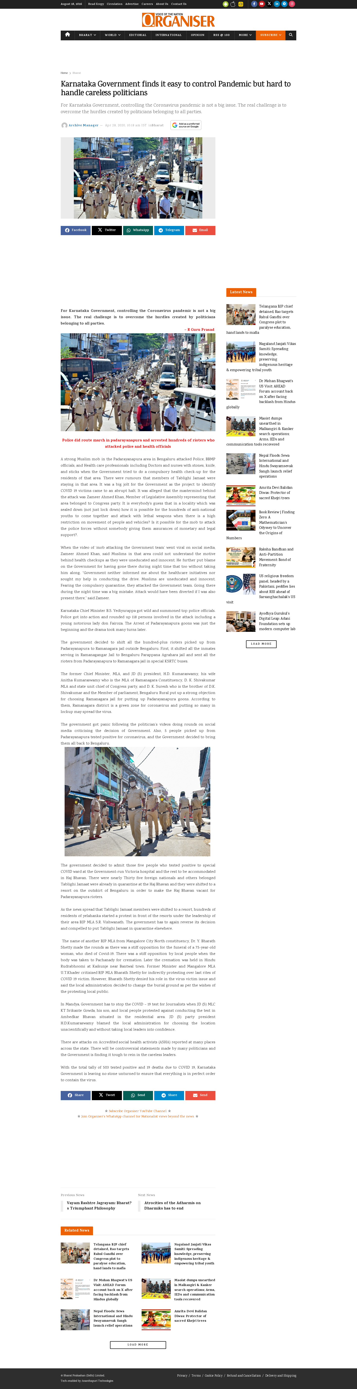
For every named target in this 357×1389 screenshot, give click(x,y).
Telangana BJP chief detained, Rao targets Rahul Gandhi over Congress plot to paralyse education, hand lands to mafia (111, 1256)
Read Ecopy (96, 4)
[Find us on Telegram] (284, 4)
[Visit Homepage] (178, 20)
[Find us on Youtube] (262, 4)
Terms (196, 1376)
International (169, 35)
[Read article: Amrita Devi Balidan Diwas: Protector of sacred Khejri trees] (156, 1319)
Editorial (138, 35)
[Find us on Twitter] (269, 4)
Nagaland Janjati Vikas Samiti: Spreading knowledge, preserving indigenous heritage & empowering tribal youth (194, 1254)
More (243, 35)
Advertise (132, 4)
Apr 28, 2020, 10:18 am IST (126, 125)
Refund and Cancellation (244, 1376)
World (111, 35)
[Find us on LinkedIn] (277, 4)
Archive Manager (84, 125)
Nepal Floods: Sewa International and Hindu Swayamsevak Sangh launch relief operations (113, 1319)
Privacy (182, 1376)
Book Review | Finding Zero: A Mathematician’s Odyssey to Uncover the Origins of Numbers (260, 525)
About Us (162, 4)
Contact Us (179, 4)
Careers (147, 4)
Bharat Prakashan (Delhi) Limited (84, 1376)
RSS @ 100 (221, 35)
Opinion (197, 35)
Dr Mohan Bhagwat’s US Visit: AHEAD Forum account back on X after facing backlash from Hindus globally (113, 1290)
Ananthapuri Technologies (97, 1381)
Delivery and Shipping (280, 1376)
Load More (138, 1345)
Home (64, 73)
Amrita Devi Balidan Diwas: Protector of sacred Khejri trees (190, 1316)
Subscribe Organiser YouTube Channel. (138, 1111)
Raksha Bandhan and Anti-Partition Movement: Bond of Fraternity (276, 557)
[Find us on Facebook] (254, 4)
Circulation (114, 4)
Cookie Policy (213, 1376)
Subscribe (269, 35)
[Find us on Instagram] (292, 4)
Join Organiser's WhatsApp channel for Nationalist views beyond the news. (138, 1116)
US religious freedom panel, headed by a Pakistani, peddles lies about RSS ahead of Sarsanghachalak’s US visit (260, 589)
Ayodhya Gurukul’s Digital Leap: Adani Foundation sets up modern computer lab (277, 621)
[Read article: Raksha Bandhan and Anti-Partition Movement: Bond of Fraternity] (240, 557)
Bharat (85, 35)
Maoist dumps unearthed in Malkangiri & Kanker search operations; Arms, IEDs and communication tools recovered (194, 1290)
